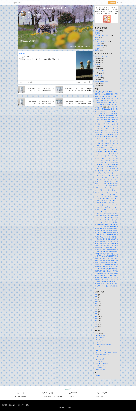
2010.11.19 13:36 (81, 82)
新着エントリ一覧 (47, 393)
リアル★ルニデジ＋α (102, 355)
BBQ (96, 37)
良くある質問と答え (21, 396)
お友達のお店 (99, 46)
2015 (96, 316)
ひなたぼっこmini (101, 367)
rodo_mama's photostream (104, 344)
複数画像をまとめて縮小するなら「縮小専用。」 (16, 405)
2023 (96, 299)
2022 (96, 301)
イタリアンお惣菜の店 (101, 41)
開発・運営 (99, 396)
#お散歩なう (31, 82)
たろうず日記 (100, 338)
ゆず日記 (98, 348)
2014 (96, 318)
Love (81, 47)
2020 (96, 305)
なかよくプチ (100, 365)
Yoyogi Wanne (100, 335)
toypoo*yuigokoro (101, 342)
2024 (96, 297)
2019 (96, 307)
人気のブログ (73, 393)
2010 (96, 327)
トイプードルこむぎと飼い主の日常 (106, 352)
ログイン (119, 2)
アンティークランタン (101, 57)
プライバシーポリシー (48, 396)
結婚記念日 (98, 76)
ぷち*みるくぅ (100, 361)
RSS (98, 375)
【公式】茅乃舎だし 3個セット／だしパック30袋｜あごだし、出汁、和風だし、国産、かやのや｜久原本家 (78, 89)
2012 (96, 322)
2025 (96, 295)
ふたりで (97, 48)
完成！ (97, 50)
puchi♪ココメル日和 (102, 363)
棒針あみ (97, 33)
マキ (29, 12)
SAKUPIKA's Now (101, 350)
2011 (96, 324)
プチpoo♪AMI (100, 359)
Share (88, 46)
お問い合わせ (73, 396)
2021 (96, 303)
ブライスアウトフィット (102, 35)
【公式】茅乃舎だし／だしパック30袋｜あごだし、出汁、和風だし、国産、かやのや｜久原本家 (41, 89)
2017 (96, 312)
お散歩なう (23, 53)
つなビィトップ (19, 393)
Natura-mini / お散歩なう (55, 8)
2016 (96, 314)
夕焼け (97, 31)
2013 (96, 320)
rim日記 (98, 346)
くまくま (97, 43)
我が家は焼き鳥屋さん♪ (102, 81)
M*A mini (98, 357)
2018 (96, 309)
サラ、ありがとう (100, 70)
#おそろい (22, 82)
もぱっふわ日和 (100, 370)
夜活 (96, 39)
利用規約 (59, 396)
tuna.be (68, 389)
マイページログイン (102, 393)
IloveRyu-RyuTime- (101, 340)
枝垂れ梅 (97, 64)
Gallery (73, 47)
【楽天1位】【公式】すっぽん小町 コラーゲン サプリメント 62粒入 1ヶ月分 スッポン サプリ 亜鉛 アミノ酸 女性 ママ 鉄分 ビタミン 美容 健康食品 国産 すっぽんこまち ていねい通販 (106, 10)
